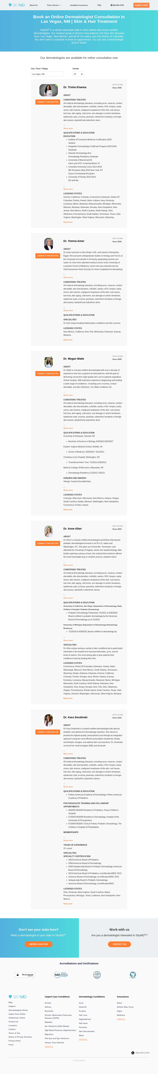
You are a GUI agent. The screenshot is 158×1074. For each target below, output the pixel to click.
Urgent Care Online (17, 1014)
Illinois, (96, 677)
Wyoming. (109, 217)
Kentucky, (110, 200)
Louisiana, (68, 204)
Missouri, (67, 207)
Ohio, (110, 211)
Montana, (76, 207)
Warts (81, 1035)
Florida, (76, 200)
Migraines (49, 1034)
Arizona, (67, 197)
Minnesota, (116, 204)
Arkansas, (92, 673)
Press (11, 1045)
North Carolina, (89, 211)
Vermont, (75, 694)
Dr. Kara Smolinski (75, 717)
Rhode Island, (90, 690)
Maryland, (84, 204)
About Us (34, 5)
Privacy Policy (15, 1041)
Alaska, (81, 501)
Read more (67, 222)
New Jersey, (79, 687)
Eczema (82, 1011)
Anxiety (48, 1003)
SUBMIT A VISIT (141, 5)
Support (12, 1006)
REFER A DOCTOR (39, 944)
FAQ (99, 5)
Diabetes (48, 1022)
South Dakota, (92, 214)
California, (76, 197)
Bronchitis (49, 1011)
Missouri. (67, 335)
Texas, (113, 214)
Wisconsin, (100, 217)
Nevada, (94, 207)
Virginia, (67, 217)
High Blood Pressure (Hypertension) (60, 1030)
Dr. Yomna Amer (73, 241)
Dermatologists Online (18, 1010)
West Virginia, (89, 217)
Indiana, (97, 200)
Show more (68, 128)
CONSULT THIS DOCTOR (47, 102)
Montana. (118, 694)
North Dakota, (102, 211)
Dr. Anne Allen (72, 528)
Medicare (121, 1015)
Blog (10, 1002)
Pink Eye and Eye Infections (57, 1038)
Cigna (119, 1011)
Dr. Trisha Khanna (74, 87)
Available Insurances (79, 5)
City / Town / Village (39, 69)
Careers (12, 1029)
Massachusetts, (96, 204)
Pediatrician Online (17, 1018)
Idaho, (90, 200)
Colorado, (85, 197)
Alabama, (83, 673)
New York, (89, 332)
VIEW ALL (49, 1047)
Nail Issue (83, 1023)
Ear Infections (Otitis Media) (57, 1026)
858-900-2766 (118, 5)
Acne (81, 1003)
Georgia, (84, 677)
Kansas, (117, 332)
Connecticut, (95, 197)
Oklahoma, (68, 214)
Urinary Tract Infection (54, 1043)
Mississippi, (68, 670)
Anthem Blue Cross (125, 1007)
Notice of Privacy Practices (20, 1037)
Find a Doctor (53, 5)
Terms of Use (14, 1033)
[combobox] (78, 74)
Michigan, (107, 204)
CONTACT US (119, 944)
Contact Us (13, 1022)
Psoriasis (83, 1027)
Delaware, (106, 197)
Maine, (76, 204)
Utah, (118, 214)
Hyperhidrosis (85, 1019)
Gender (76, 69)
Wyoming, (68, 673)
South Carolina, (70, 501)
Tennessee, (104, 214)
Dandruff (83, 1007)
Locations (13, 1025)
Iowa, (103, 200)
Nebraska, (85, 207)
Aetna (119, 1003)
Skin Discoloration (87, 1031)
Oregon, (115, 498)
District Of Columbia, (84, 666)
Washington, (77, 217)
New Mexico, (76, 211)
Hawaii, (83, 200)
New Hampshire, (105, 207)
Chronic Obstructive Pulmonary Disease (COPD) (58, 1016)
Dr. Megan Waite (73, 358)
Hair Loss (83, 1015)
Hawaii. (85, 505)
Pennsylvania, (79, 214)
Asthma (48, 1007)
